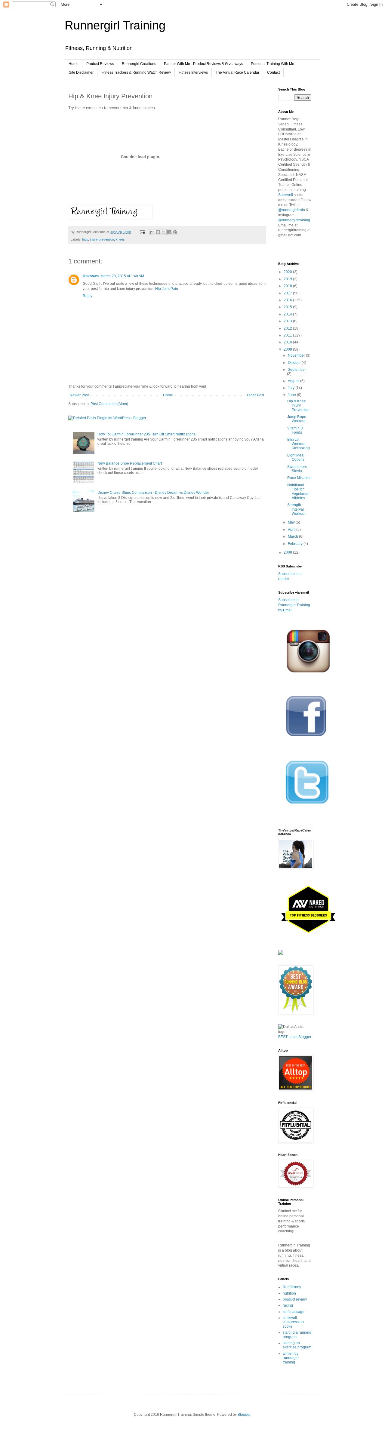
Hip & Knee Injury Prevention (298, 405)
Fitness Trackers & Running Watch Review (136, 72)
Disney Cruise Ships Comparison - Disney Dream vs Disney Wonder (153, 492)
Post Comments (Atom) (109, 404)
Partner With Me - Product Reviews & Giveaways (203, 64)
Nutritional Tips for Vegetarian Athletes (298, 491)
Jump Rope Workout (296, 419)
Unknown (91, 276)
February (295, 544)
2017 (288, 293)
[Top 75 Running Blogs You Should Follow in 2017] (280, 953)
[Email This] (152, 232)
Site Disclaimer (81, 72)
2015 (288, 307)
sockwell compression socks (293, 1322)
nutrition (289, 1293)
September (297, 369)
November (297, 355)
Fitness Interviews (193, 72)
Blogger (244, 1414)
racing (288, 1305)
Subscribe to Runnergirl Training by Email (294, 605)
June (292, 395)
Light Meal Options (295, 457)
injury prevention (102, 239)
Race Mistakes (299, 478)
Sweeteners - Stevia (298, 469)
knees (120, 239)
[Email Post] (142, 232)
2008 (288, 552)
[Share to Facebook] (169, 232)
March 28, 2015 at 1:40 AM (122, 276)
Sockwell (285, 195)
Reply (87, 296)
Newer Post (79, 395)
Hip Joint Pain (166, 289)
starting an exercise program (297, 1345)
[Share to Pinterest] (175, 232)
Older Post (255, 395)
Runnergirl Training (115, 25)
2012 (288, 328)
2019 (288, 279)
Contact (273, 72)
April (292, 529)
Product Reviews (100, 64)
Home (74, 64)
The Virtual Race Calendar (237, 72)
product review (295, 1299)
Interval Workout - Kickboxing (298, 444)
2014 (288, 314)
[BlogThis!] (158, 232)
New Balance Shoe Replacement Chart (129, 463)
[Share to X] (164, 232)
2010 (288, 342)
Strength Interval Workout (296, 509)
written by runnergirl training (291, 1357)
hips (85, 239)
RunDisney (292, 1287)
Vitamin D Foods (295, 430)
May (292, 522)
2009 (288, 349)
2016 (288, 300)
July (291, 388)
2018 (288, 286)
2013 (288, 321)
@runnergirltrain (291, 210)
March (293, 536)
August (294, 381)
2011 (288, 335)
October (295, 363)
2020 (288, 272)
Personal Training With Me (272, 64)
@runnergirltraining (294, 220)
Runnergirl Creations (139, 64)
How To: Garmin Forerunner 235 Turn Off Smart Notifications (146, 434)
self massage (293, 1312)
